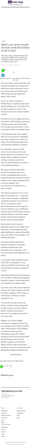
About (8, 444)
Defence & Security (21, 410)
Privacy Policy (15, 444)
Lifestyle (3, 436)
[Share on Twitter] (7, 72)
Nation (2, 420)
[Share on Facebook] (12, 70)
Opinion (3, 422)
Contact (22, 444)
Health (2, 434)
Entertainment (4, 410)
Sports (18, 417)
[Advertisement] (15, 22)
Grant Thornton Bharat (13, 361)
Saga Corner (4, 413)
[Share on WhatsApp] (3, 70)
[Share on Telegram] (19, 72)
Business (3, 429)
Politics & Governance (6, 415)
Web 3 (18, 415)
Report (21, 361)
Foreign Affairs (20, 413)
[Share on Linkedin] (3, 75)
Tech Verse (3, 431)
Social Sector (4, 417)
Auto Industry (3, 361)
